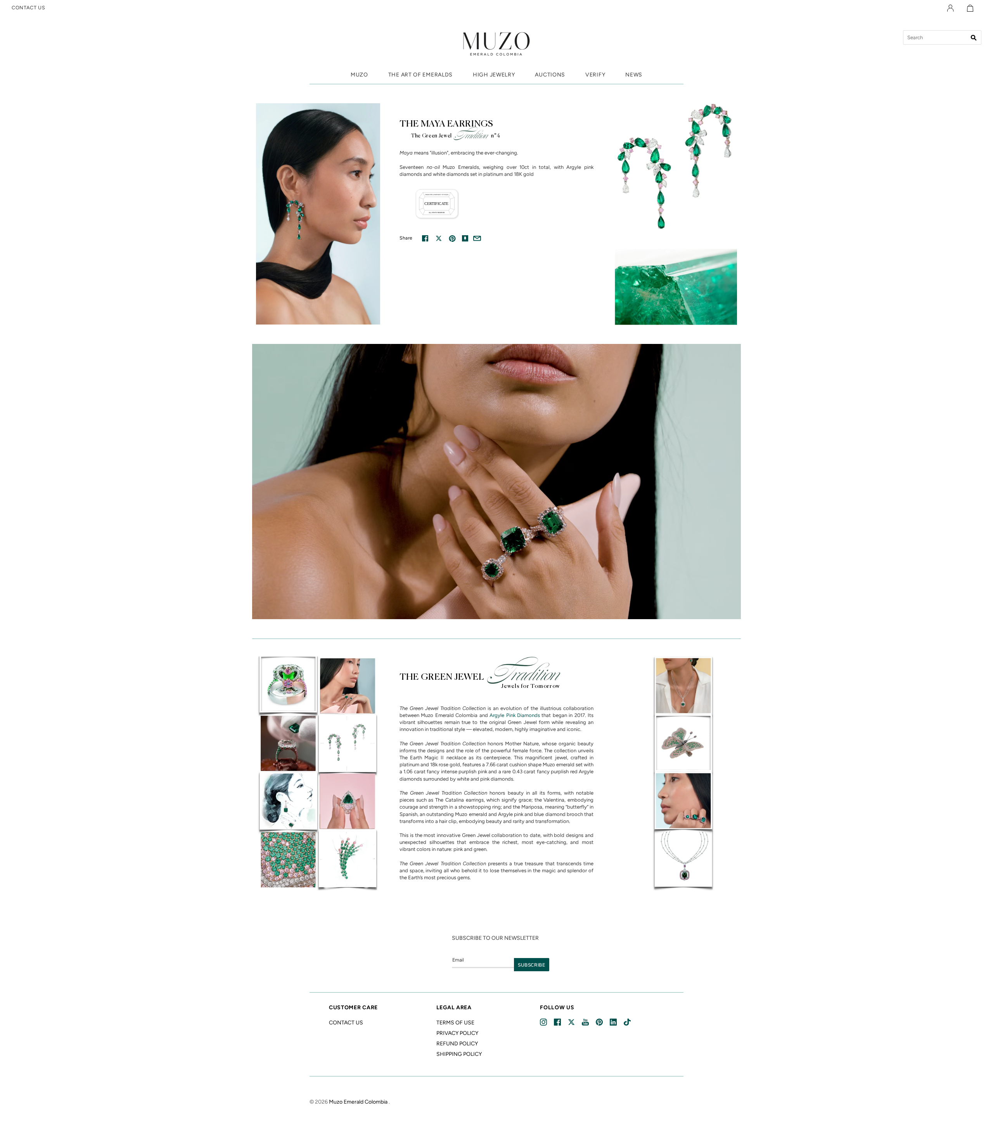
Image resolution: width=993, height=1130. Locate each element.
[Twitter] (572, 1022)
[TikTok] (628, 1022)
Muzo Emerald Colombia (358, 1102)
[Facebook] (558, 1022)
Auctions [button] (550, 74)
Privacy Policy (457, 1033)
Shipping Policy (459, 1054)
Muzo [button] (359, 74)
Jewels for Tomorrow (530, 686)
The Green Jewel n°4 (455, 136)
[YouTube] (586, 1022)
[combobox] (942, 37)
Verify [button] (595, 74)
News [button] (633, 74)
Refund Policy (457, 1043)
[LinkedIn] (614, 1022)
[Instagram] (544, 1022)
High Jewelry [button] (494, 74)
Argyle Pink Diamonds (515, 715)
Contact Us (346, 1022)
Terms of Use (455, 1022)
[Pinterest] (600, 1022)
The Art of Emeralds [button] (420, 74)
